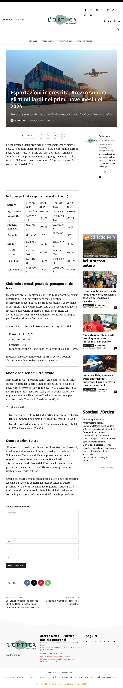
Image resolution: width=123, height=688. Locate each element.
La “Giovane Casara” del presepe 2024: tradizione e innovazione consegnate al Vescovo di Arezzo (22, 603)
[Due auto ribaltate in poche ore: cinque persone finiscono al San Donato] (100, 323)
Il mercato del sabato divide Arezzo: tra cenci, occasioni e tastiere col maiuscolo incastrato (99, 296)
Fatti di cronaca (89, 389)
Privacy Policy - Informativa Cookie (55, 657)
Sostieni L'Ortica (112, 21)
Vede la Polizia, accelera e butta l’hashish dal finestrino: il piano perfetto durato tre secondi (99, 380)
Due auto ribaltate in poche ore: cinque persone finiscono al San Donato (99, 338)
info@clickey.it (56, 653)
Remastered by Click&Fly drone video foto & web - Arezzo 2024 (61, 684)
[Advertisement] (42, 177)
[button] (118, 29)
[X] (113, 10)
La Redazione (13, 655)
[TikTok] (108, 10)
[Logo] (61, 20)
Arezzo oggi (88, 305)
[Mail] (97, 10)
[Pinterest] (102, 10)
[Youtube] (91, 16)
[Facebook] (86, 10)
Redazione (21, 120)
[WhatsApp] (86, 16)
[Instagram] (91, 10)
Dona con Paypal (108, 467)
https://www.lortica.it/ (107, 140)
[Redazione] (12, 120)
